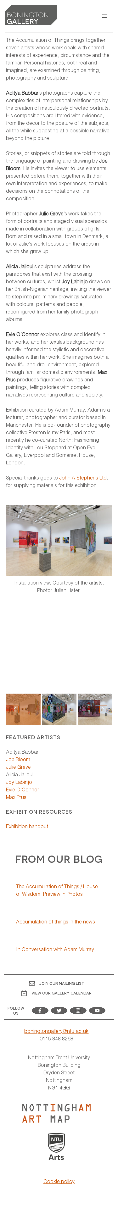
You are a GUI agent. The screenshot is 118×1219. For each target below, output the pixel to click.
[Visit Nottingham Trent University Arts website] (56, 1147)
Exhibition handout (27, 826)
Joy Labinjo (19, 782)
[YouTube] (97, 1010)
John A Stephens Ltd (83, 477)
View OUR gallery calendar (61, 992)
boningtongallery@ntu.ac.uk (56, 1031)
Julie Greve (18, 767)
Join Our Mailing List (61, 983)
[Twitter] (59, 1010)
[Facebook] (40, 1010)
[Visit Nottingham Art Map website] (56, 1113)
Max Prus (17, 797)
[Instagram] (78, 1010)
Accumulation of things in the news (55, 921)
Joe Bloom (18, 759)
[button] (105, 16)
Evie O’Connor (22, 789)
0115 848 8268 (56, 1038)
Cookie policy (59, 1181)
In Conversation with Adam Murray (55, 949)
